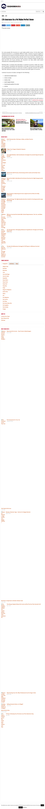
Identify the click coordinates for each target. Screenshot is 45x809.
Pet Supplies (5, 305)
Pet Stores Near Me (7, 303)
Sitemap (3, 320)
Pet (6, 16)
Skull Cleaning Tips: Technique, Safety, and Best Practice (20, 139)
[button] (2, 1)
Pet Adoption (6, 297)
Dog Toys (5, 285)
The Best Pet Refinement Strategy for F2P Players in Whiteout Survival (23, 246)
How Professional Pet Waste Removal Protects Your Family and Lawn (8, 129)
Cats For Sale (6, 276)
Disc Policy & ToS (5, 318)
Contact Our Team (5, 316)
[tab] (5, 264)
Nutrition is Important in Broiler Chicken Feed (12, 600)
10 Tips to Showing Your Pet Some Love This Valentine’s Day (20, 713)
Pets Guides (5, 307)
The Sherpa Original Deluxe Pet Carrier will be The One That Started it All (24, 604)
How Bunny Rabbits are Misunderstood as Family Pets (22, 122)
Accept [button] (42, 805)
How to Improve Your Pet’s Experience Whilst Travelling (36, 129)
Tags (17, 263)
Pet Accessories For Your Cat (13, 419)
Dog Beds (5, 278)
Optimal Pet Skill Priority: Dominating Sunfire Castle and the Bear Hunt (23, 172)
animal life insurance (37, 100)
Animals (5, 268)
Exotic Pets (5, 291)
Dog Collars (5, 280)
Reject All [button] (20, 807)
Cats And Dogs (6, 274)
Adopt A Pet (5, 266)
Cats (4, 272)
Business (5, 270)
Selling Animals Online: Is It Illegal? (15, 704)
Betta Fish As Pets (5, 710)
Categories (5, 263)
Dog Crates (5, 282)
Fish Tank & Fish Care (6, 508)
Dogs (4, 287)
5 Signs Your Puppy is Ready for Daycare (16, 149)
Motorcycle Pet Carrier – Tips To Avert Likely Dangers (19, 331)
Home (3, 16)
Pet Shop (5, 301)
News (4, 293)
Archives (12, 263)
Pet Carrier (5, 299)
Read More (25, 807)
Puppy (4, 309)
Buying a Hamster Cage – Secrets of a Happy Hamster (18, 512)
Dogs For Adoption (7, 289)
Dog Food (5, 284)
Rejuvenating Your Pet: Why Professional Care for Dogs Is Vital (21, 692)
